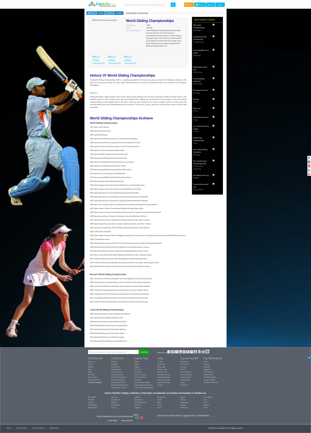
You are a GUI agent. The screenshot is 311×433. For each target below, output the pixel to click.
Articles (183, 367)
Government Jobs (163, 380)
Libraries (137, 369)
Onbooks (137, 380)
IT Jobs (160, 361)
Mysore (183, 399)
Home (9, 428)
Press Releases (185, 372)
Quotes (183, 369)
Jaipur (182, 397)
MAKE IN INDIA (126, 420)
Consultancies (116, 372)
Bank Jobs (161, 364)
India (205, 361)
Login (220, 5)
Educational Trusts (118, 382)
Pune (205, 402)
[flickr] (191, 352)
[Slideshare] (203, 352)
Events (136, 364)
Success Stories (186, 374)
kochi (159, 407)
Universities (115, 367)
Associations (116, 369)
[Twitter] (173, 352)
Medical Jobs (162, 372)
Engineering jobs (163, 377)
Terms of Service (38, 428)
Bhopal (206, 405)
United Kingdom (209, 377)
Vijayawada (138, 399)
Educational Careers (118, 387)
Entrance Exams (140, 374)
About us (91, 361)
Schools (114, 361)
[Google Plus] (176, 352)
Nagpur (137, 407)
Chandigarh (207, 397)
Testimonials (185, 380)
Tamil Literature (140, 377)
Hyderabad (92, 405)
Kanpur (183, 405)
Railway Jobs (162, 369)
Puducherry (115, 405)
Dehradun (184, 407)
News (90, 372)
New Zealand (208, 372)
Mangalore (184, 402)
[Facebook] (169, 352)
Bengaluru (161, 397)
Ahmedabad (92, 407)
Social (190, 5)
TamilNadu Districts (210, 382)
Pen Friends (184, 364)
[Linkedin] (180, 352)
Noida (159, 399)
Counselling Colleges (142, 382)
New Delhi (92, 397)
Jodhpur (137, 397)
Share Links (92, 377)
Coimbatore (115, 399)
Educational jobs (163, 374)
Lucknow (137, 405)
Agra (159, 402)
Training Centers (117, 374)
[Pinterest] (184, 352)
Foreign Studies (209, 380)
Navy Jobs (161, 367)
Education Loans (163, 382)
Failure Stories (185, 377)
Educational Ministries (119, 385)
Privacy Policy (21, 428)
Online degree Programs (143, 385)
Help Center (54, 428)
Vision (90, 364)
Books (136, 361)
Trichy (113, 407)
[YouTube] (195, 352)
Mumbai (91, 399)
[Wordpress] (199, 352)
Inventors (183, 385)
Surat (205, 407)
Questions (184, 361)
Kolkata (91, 402)
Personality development (143, 387)
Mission (91, 367)
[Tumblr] (188, 352)
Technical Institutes (118, 377)
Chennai (114, 397)
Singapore (207, 369)
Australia (206, 367)
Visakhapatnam (140, 402)
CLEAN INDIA (113, 420)
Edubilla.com (95, 358)
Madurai (114, 402)
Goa (205, 399)
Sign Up (210, 5)
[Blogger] (207, 352)
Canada (206, 364)
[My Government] (138, 416)
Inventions (138, 372)
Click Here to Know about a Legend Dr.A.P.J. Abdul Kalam (183, 415)
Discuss (201, 5)
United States (208, 374)
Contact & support (95, 382)
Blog (90, 369)
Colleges (114, 364)
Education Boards (118, 380)
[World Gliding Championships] (98, 59)
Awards (160, 385)
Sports (182, 382)
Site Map (91, 374)
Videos (136, 367)
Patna (159, 405)
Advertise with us (94, 380)
